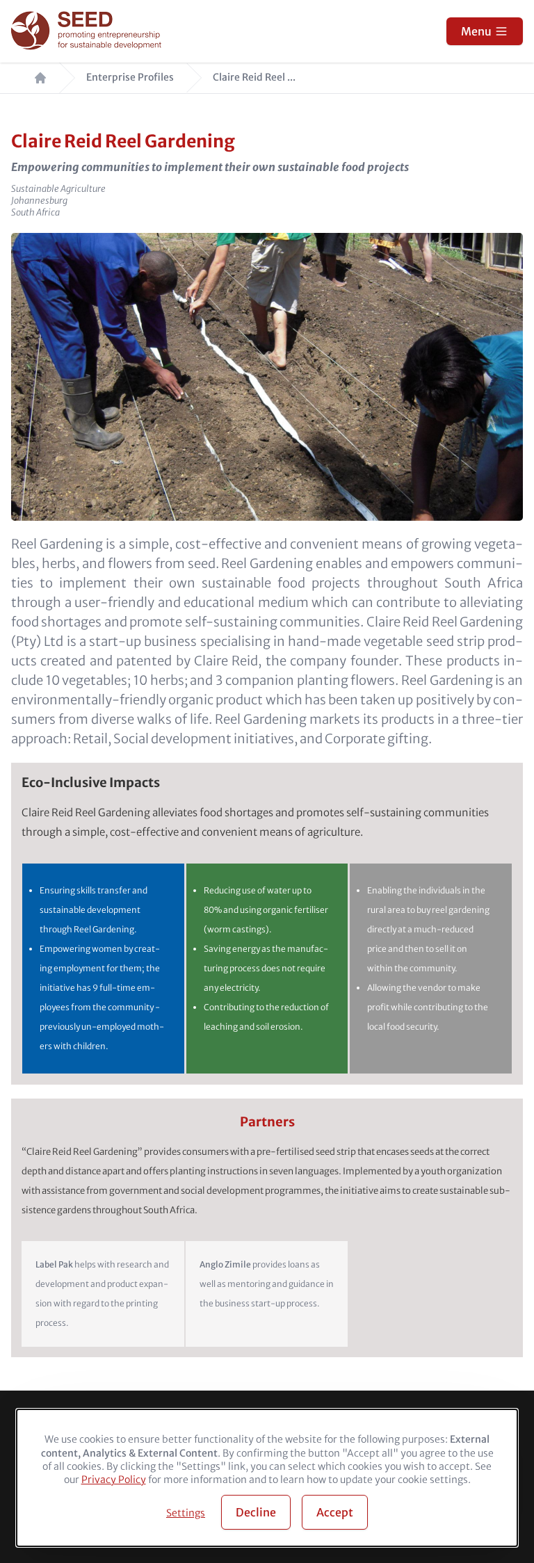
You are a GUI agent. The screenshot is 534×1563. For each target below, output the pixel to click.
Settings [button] (185, 1513)
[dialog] (267, 1477)
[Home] (88, 31)
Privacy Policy (113, 1479)
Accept (334, 1512)
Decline (256, 1512)
